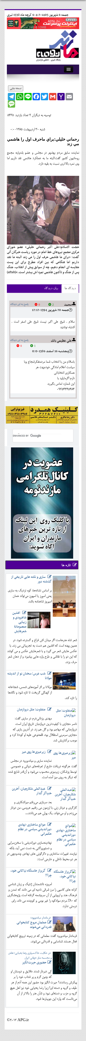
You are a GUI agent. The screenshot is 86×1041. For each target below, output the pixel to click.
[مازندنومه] (56, 45)
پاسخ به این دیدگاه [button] (19, 304)
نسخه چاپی (15, 88)
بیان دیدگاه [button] (51, 289)
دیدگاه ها (70, 289)
